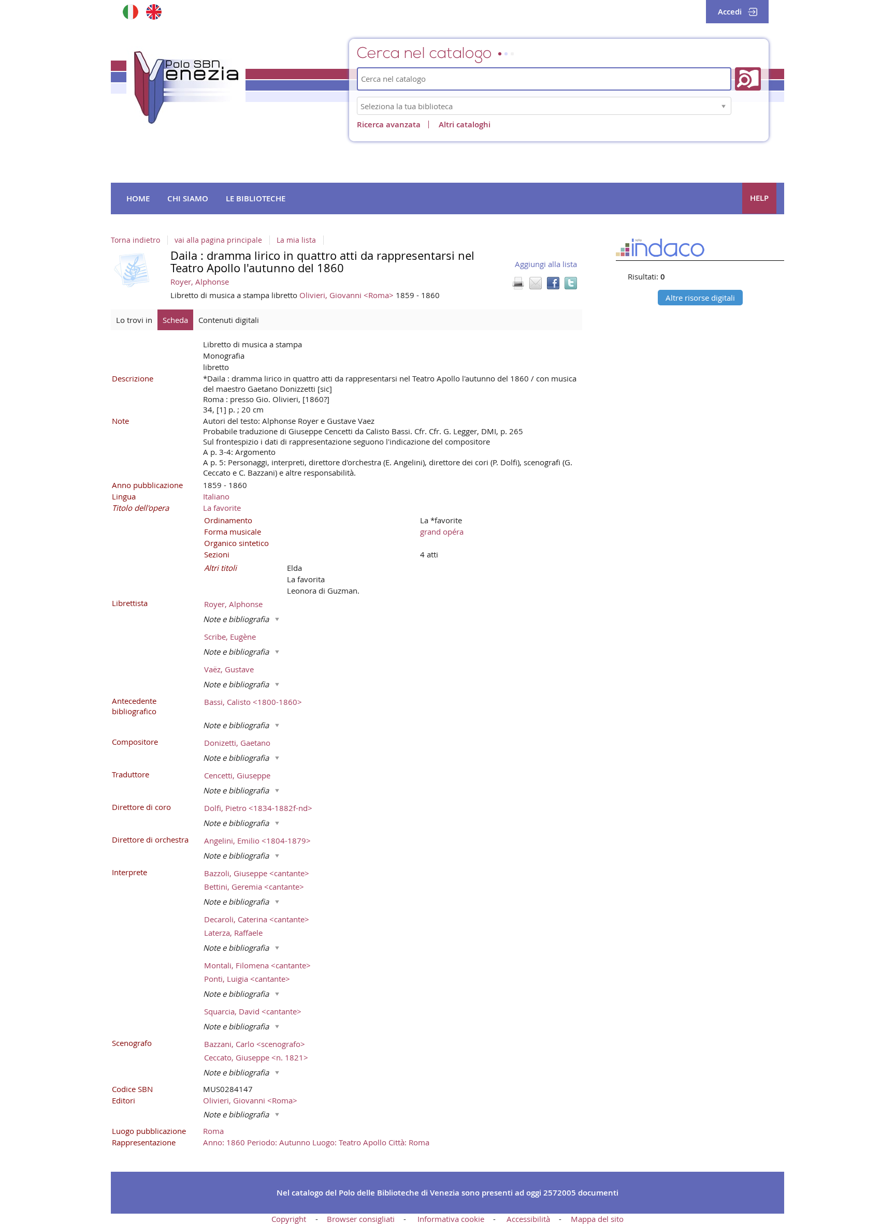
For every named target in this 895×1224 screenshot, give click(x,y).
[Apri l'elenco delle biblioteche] (723, 106)
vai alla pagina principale (218, 240)
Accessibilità (528, 1219)
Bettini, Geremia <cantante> (254, 886)
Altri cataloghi (464, 124)
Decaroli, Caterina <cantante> (256, 919)
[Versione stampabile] (518, 283)
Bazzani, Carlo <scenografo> (254, 1044)
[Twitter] (571, 283)
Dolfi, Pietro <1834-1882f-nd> (258, 808)
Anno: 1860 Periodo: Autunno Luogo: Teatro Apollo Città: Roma (316, 1142)
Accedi (730, 11)
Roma (213, 1131)
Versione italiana (130, 11)
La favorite (222, 508)
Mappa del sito (597, 1219)
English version (153, 11)
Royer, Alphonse (199, 281)
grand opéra (442, 531)
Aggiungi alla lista (546, 264)
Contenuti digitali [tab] (228, 320)
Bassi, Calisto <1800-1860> (253, 702)
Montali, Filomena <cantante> (257, 965)
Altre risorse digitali (700, 297)
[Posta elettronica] (535, 283)
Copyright (288, 1219)
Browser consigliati (361, 1219)
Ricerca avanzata (389, 124)
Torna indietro (135, 240)
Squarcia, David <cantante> (252, 1011)
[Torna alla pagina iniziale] (186, 87)
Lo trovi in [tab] (134, 320)
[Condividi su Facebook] (553, 283)
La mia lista (296, 240)
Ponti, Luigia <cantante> (247, 979)
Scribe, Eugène (230, 636)
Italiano (216, 496)
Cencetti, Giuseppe (237, 775)
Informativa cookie (450, 1219)
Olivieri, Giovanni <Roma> (347, 295)
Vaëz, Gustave (229, 669)
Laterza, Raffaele (233, 932)
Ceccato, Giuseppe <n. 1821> (256, 1057)
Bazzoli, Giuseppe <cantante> (256, 873)
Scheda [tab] (175, 320)
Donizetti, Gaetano (237, 743)
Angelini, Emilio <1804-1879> (257, 840)
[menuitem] (138, 198)
